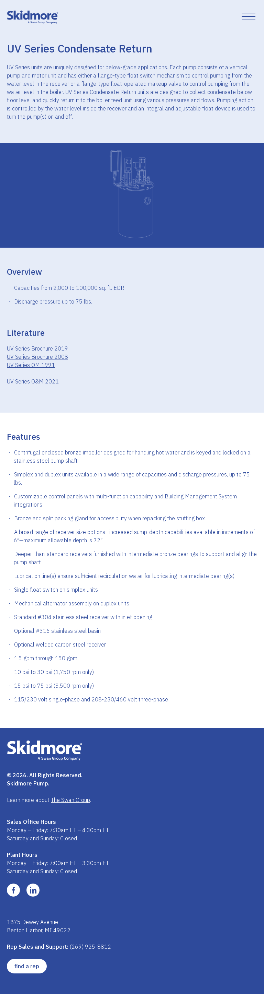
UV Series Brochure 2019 (37, 348)
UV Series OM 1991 (31, 365)
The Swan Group (70, 799)
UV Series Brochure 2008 (37, 356)
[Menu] (248, 17)
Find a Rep (26, 966)
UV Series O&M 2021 (33, 381)
